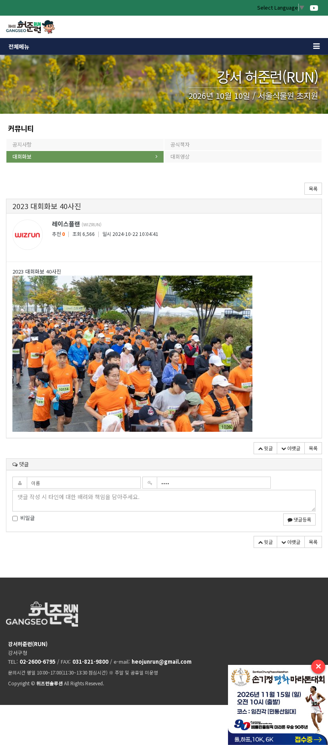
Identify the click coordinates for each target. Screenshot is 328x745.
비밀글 (27, 518)
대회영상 (180, 156)
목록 (313, 188)
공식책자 (180, 144)
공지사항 (22, 144)
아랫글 (293, 448)
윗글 (268, 448)
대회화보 (22, 156)
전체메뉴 (18, 46)
